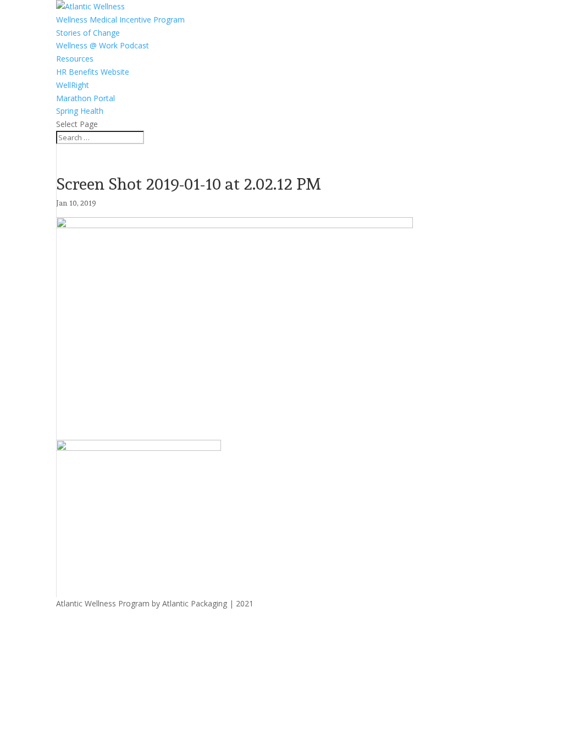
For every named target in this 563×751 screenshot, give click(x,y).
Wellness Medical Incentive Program (120, 19)
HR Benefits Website (92, 72)
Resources (74, 58)
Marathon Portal (85, 98)
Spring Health (79, 111)
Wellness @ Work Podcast (102, 45)
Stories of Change (88, 32)
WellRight (72, 85)
